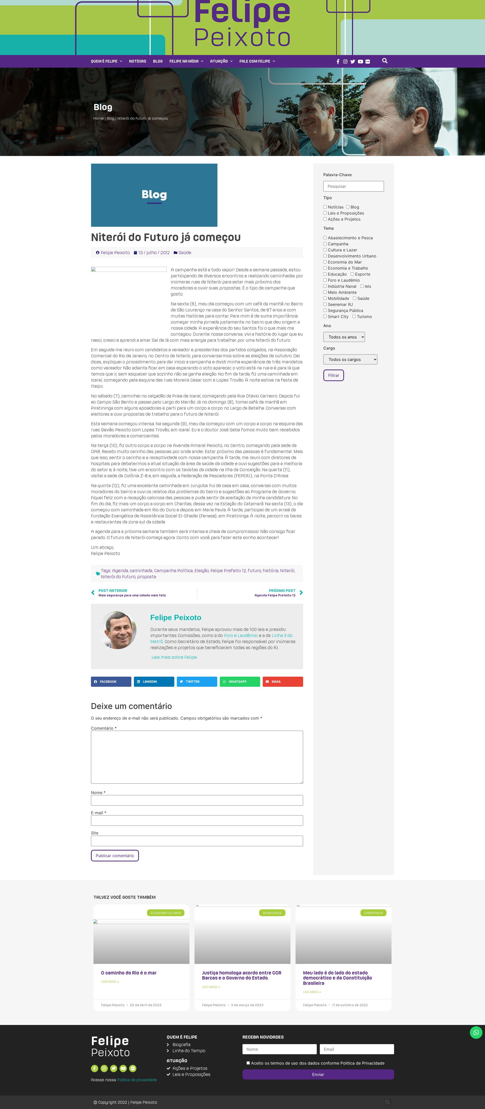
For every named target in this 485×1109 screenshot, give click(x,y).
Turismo (364, 316)
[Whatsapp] (476, 1032)
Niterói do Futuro (118, 576)
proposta (146, 576)
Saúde (185, 252)
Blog (158, 61)
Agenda (120, 570)
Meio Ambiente (342, 292)
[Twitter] (352, 61)
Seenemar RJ (340, 304)
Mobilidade (338, 298)
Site (94, 833)
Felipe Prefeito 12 (228, 570)
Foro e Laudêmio (241, 635)
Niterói (287, 570)
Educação (337, 274)
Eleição (202, 570)
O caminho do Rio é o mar (129, 972)
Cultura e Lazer (342, 250)
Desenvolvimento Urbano (351, 256)
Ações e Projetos (343, 219)
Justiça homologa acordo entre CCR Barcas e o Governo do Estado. (241, 975)
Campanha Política (173, 570)
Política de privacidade (137, 1080)
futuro (254, 570)
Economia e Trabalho (347, 268)
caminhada (141, 570)
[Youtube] (360, 61)
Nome (98, 792)
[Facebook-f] (337, 61)
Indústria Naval (341, 286)
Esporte (362, 274)
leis (367, 286)
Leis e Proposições (345, 213)
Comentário (104, 728)
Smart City (338, 316)
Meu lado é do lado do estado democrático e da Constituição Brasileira (337, 978)
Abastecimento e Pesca (350, 238)
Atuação (219, 61)
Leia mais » (110, 981)
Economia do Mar (344, 262)
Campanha (337, 244)
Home (98, 118)
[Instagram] (345, 61)
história (270, 570)
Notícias (137, 61)
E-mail (98, 813)
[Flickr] (368, 61)
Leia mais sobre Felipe (174, 657)
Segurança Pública (345, 310)
